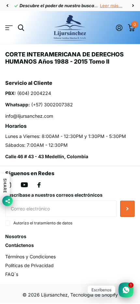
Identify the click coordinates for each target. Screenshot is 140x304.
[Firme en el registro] (119, 28)
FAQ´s (11, 274)
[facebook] (39, 185)
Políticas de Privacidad (29, 265)
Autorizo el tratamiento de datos (42, 222)
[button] (7, 5)
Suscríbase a (127, 209)
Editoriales (9, 28)
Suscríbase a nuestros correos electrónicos (54, 195)
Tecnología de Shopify (94, 294)
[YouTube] (24, 184)
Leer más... (111, 5)
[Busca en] (21, 28)
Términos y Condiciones (30, 256)
